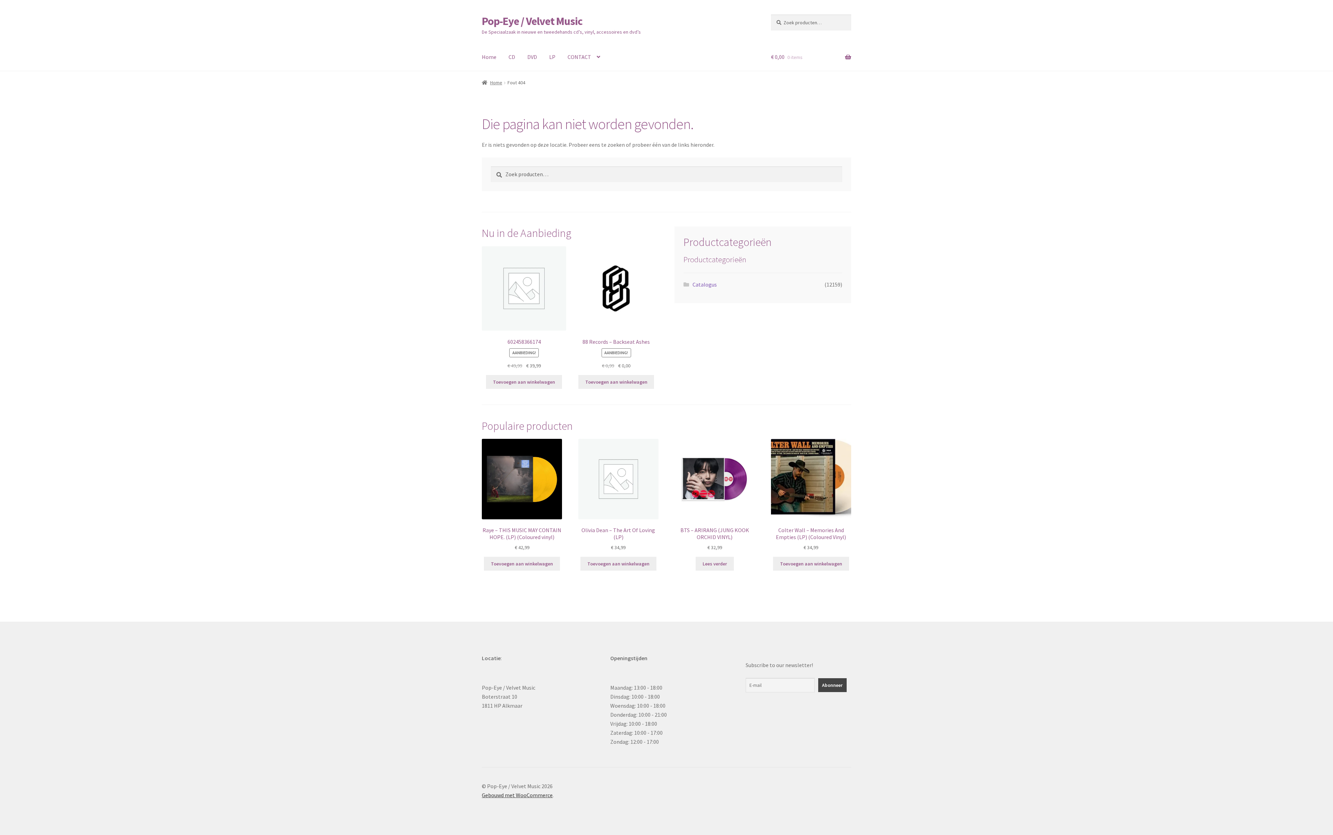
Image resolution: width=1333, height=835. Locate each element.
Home (489, 56)
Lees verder (715, 564)
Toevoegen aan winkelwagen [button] (524, 382)
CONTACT (579, 56)
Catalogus (705, 284)
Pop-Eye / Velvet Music (532, 21)
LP (552, 56)
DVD (532, 56)
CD (512, 56)
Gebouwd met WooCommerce (517, 795)
